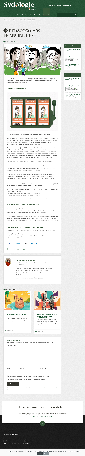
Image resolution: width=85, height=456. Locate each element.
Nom (9, 368)
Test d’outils (15, 15)
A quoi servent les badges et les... (72, 95)
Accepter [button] (40, 454)
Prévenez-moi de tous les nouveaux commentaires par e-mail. (29, 376)
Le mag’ (7, 15)
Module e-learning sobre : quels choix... (72, 64)
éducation (11, 249)
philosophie (30, 249)
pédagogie (17, 249)
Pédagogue (23, 249)
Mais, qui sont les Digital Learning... (72, 78)
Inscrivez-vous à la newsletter (61, 5)
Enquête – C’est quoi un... (72, 86)
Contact (50, 15)
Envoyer (12, 384)
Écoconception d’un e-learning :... (71, 57)
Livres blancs (33, 15)
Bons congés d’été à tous (17, 314)
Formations (42, 15)
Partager (34, 243)
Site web (43, 368)
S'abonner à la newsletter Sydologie (42, 416)
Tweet (18, 243)
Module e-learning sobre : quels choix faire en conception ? (47, 316)
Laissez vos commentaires (23, 42)
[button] (75, 15)
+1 (26, 243)
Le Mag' (8, 20)
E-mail (23, 368)
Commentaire (11, 345)
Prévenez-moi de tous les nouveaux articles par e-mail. (26, 379)
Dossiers (25, 15)
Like (10, 243)
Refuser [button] (46, 454)
